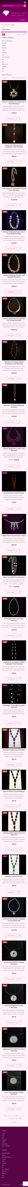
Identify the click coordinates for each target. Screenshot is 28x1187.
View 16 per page (14, 77)
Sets (3, 71)
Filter (4, 34)
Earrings (4, 52)
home (3, 1133)
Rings (3, 68)
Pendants (4, 66)
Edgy (3, 55)
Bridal (3, 45)
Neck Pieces (8, 24)
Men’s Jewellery (5, 1169)
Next (20, 1118)
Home (3, 24)
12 (13, 1118)
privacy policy (4, 1143)
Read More (11, 466)
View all (4, 78)
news (3, 1137)
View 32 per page (22, 77)
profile (3, 1135)
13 (16, 1118)
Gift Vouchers (6, 57)
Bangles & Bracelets (7, 41)
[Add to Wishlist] (19, 118)
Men (3, 62)
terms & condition (5, 1145)
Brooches (4, 48)
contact (3, 1141)
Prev (5, 1115)
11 (10, 1118)
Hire (3, 59)
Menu (25, 2)
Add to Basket (11, 118)
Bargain (4, 43)
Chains (3, 50)
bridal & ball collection (6, 1157)
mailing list (4, 1139)
